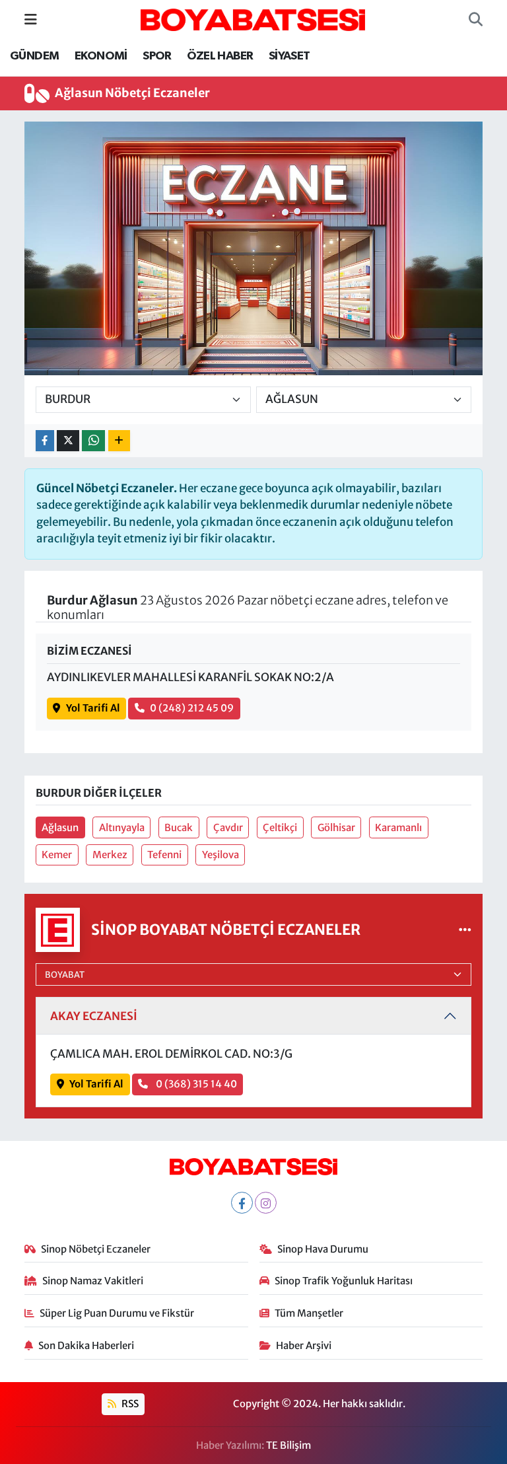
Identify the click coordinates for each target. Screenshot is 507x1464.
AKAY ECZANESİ (93, 1016)
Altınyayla (122, 827)
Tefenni (164, 854)
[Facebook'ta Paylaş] (45, 441)
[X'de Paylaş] (68, 441)
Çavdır (228, 827)
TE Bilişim (288, 1445)
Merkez (109, 854)
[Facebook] (242, 1203)
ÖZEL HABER (220, 56)
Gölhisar (336, 827)
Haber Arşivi (303, 1345)
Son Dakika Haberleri (86, 1345)
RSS (129, 1403)
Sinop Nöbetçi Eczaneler (96, 1249)
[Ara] (476, 19)
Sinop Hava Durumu (322, 1249)
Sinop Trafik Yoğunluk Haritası (344, 1280)
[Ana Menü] (30, 19)
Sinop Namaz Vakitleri (92, 1280)
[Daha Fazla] (119, 441)
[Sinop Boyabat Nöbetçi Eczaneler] (465, 929)
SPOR (157, 56)
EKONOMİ (101, 56)
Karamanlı (398, 827)
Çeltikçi (280, 827)
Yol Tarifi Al (93, 708)
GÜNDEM (34, 56)
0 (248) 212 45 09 (192, 708)
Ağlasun (60, 827)
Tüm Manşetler (309, 1313)
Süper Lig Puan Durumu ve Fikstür (117, 1313)
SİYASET (289, 56)
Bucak (178, 827)
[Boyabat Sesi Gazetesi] (253, 18)
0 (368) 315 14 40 (195, 1084)
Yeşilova (220, 854)
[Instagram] (266, 1203)
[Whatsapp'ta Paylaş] (93, 441)
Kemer (57, 854)
